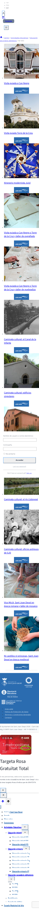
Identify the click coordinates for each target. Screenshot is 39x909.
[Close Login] (3, 795)
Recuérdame (10, 454)
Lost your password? (19, 466)
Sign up (29, 473)
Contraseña (7, 445)
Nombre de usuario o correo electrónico (18, 436)
